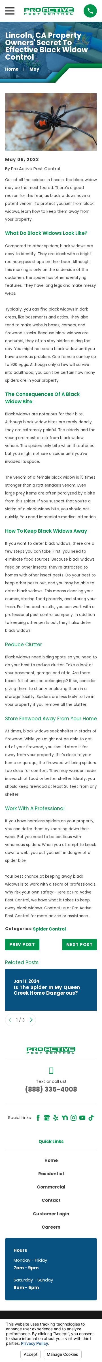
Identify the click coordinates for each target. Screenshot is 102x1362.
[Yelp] (56, 1118)
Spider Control (49, 929)
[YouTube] (82, 1118)
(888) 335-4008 (51, 1089)
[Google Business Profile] (47, 1118)
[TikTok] (91, 1118)
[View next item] (31, 1020)
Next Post (79, 944)
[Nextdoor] (65, 1118)
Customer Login (51, 1214)
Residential (51, 1174)
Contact (51, 1200)
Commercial (51, 1187)
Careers (51, 1227)
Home (51, 1160)
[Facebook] (38, 1118)
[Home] (49, 10)
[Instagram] (73, 1118)
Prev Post (22, 944)
